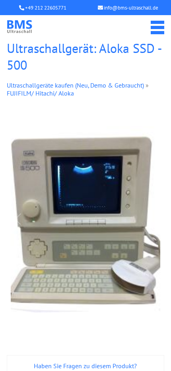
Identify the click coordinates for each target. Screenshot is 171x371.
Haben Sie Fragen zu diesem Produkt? (85, 366)
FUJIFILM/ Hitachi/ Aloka (40, 93)
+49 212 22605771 (45, 7)
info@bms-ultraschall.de (131, 7)
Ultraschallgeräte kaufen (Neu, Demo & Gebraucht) (75, 85)
